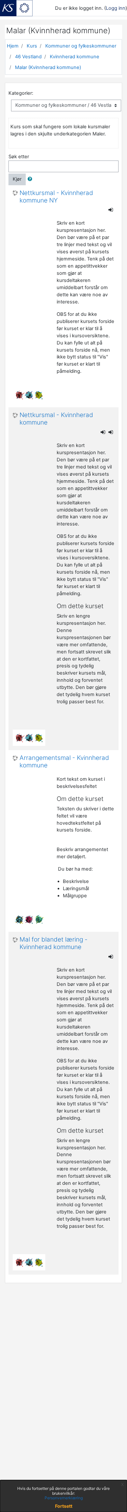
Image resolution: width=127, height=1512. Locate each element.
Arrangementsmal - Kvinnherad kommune (64, 761)
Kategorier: (20, 93)
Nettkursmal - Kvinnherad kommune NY (56, 196)
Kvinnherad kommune (74, 57)
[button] (31, 179)
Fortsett (63, 1506)
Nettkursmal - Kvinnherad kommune (56, 419)
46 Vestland (28, 57)
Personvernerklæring (64, 1497)
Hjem (13, 46)
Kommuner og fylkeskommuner (80, 46)
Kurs (32, 46)
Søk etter (18, 157)
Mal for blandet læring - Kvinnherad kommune (54, 943)
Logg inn (115, 8)
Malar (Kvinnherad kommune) (48, 67)
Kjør (17, 179)
